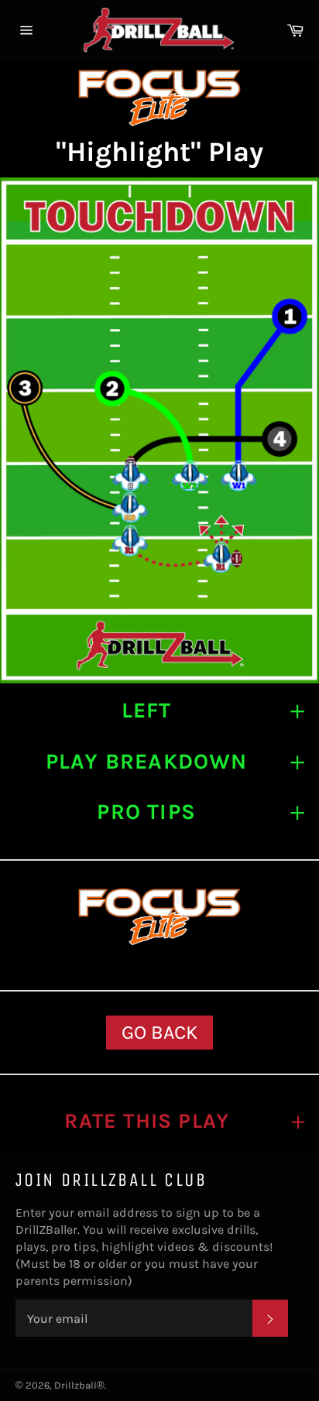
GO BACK (159, 1032)
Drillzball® (79, 1385)
